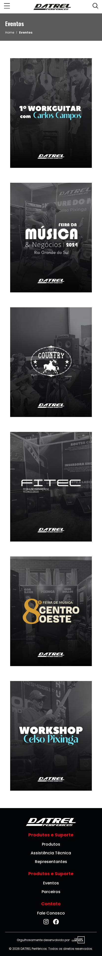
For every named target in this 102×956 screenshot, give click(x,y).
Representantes (51, 862)
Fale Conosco (51, 913)
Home (9, 32)
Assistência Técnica (51, 853)
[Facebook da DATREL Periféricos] (56, 922)
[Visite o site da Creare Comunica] (77, 940)
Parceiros (51, 892)
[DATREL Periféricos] (52, 6)
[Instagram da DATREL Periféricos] (46, 922)
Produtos (51, 844)
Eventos (51, 883)
